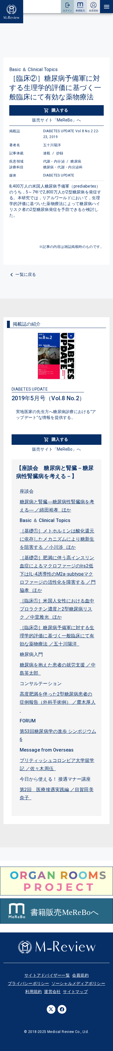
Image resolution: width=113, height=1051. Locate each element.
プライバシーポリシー (28, 983)
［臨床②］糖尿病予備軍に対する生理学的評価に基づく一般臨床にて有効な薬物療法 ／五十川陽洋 (57, 636)
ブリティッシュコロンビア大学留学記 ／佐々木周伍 (57, 764)
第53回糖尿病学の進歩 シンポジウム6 (58, 735)
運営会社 (52, 991)
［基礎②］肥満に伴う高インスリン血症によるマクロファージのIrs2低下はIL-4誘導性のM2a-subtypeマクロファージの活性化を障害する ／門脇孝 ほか (58, 574)
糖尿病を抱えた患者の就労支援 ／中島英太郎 (58, 669)
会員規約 (80, 975)
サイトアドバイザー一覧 (47, 975)
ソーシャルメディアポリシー (78, 983)
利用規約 (33, 991)
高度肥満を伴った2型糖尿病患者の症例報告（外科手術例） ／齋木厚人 (58, 702)
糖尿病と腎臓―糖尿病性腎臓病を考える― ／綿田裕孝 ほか (57, 506)
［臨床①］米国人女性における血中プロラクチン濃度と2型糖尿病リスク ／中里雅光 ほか (57, 609)
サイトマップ (75, 991)
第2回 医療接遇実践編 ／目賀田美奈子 (57, 793)
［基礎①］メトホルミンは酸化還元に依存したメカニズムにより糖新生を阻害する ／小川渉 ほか (57, 539)
